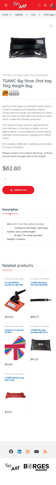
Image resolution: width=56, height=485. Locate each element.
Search (39, 5)
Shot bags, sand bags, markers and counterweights (25, 75)
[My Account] (45, 5)
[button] (50, 26)
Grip (33, 14)
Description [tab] (10, 209)
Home (5, 14)
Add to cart (20, 190)
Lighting (19, 14)
